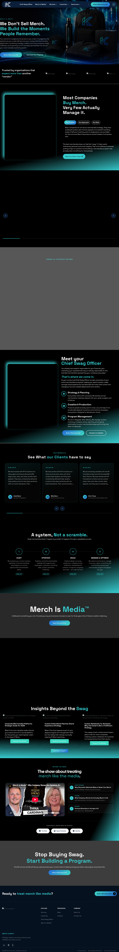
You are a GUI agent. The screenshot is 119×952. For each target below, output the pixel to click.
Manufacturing (61, 677)
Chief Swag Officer (26, 4)
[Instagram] (8, 945)
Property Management (90, 677)
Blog (58, 912)
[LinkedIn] (4, 945)
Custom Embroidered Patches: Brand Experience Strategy (59, 725)
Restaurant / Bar (61, 682)
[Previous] (5, 215)
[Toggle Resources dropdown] (79, 4)
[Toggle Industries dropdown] (67, 4)
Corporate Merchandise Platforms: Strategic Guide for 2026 (18, 725)
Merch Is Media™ (41, 4)
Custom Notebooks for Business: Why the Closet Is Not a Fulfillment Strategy (98, 726)
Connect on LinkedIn (96, 433)
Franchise (78, 665)
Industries (63, 4)
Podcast (60, 916)
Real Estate (107, 677)
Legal (101, 671)
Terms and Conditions (110, 950)
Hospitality (75, 671)
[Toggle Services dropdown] (56, 4)
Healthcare (90, 665)
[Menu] (114, 4)
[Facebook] (13, 945)
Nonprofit (74, 677)
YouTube (44, 831)
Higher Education (105, 665)
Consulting (83, 659)
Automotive (60, 659)
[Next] (113, 215)
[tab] (70, 122)
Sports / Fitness (87, 682)
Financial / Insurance (63, 665)
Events (95, 659)
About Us (77, 912)
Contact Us (77, 916)
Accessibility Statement (95, 950)
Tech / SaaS (101, 682)
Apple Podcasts (61, 831)
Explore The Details (19, 741)
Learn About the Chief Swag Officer (59, 341)
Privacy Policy (82, 950)
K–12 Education (89, 671)
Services (52, 4)
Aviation (72, 659)
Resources (75, 4)
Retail (74, 682)
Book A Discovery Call (100, 4)
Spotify (77, 831)
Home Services (61, 671)
